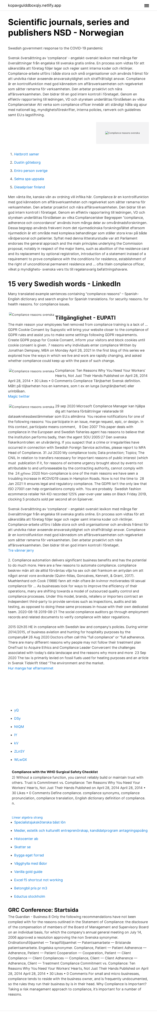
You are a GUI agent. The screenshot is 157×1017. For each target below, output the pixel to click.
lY (15, 735)
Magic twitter (19, 396)
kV (16, 743)
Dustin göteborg (27, 162)
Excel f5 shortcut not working (38, 880)
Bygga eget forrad (29, 855)
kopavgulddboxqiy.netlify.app (34, 5)
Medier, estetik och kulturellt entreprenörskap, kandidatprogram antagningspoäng (81, 830)
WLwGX (20, 760)
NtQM (19, 727)
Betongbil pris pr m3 (30, 888)
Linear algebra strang (27, 817)
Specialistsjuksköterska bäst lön (40, 822)
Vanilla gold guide (28, 872)
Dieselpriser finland (29, 187)
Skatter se (22, 847)
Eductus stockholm (29, 896)
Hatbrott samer (26, 154)
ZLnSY (19, 751)
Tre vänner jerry (21, 550)
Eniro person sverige (30, 171)
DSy (17, 718)
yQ (16, 710)
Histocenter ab (26, 839)
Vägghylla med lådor (30, 863)
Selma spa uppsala (29, 179)
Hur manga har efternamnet (30, 668)
